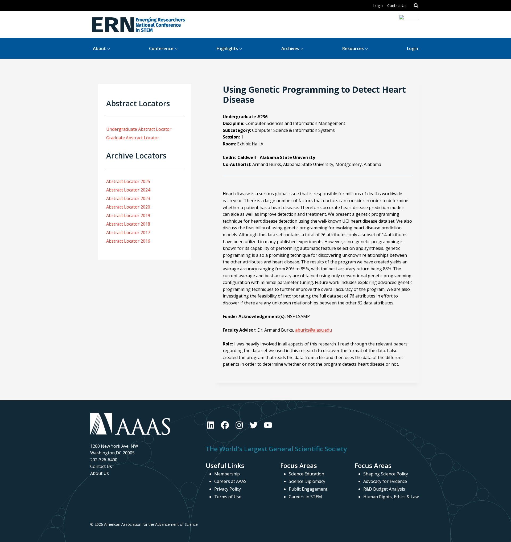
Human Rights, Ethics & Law (391, 497)
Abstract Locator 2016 (128, 241)
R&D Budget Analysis (384, 489)
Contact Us (396, 5)
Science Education (306, 474)
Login (378, 5)
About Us (99, 473)
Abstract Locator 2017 (128, 232)
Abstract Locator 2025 (128, 181)
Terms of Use (227, 497)
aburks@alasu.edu (313, 330)
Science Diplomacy (307, 481)
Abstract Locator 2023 (128, 198)
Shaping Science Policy (385, 474)
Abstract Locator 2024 (128, 190)
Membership (227, 474)
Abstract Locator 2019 (128, 215)
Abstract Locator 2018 (128, 224)
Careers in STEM (305, 497)
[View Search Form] (416, 5)
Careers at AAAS (230, 481)
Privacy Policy (227, 489)
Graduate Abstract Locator (132, 138)
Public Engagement (308, 489)
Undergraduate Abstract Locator (138, 129)
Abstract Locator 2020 (128, 207)
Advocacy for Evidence (385, 481)
